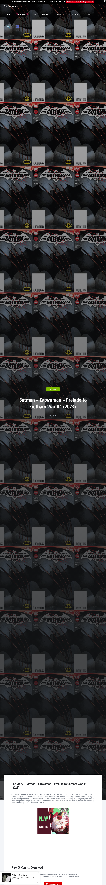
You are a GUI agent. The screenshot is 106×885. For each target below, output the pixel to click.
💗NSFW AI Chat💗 (22, 14)
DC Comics (45, 14)
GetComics (10, 6)
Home (8, 14)
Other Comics (73, 14)
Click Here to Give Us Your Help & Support (80, 2)
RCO (35, 14)
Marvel (59, 14)
